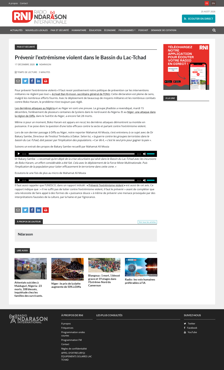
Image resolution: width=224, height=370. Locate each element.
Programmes (126, 30)
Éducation (95, 30)
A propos (13, 3)
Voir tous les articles (147, 222)
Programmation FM (71, 339)
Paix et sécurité (60, 30)
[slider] (151, 153)
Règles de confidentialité (74, 348)
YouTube (192, 332)
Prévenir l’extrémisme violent (106, 185)
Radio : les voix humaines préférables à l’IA (140, 281)
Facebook (192, 327)
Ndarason (45, 64)
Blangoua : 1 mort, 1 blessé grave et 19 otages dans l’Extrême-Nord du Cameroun (104, 280)
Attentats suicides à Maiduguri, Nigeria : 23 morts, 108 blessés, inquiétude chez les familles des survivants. (28, 289)
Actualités (16, 30)
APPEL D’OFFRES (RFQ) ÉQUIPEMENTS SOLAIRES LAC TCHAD (76, 356)
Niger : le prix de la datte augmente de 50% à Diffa (66, 285)
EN (213, 3)
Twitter (191, 323)
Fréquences (67, 327)
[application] (86, 154)
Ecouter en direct (200, 18)
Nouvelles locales (36, 30)
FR (207, 3)
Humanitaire (79, 30)
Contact (24, 3)
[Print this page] (46, 80)
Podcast (143, 30)
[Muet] (144, 153)
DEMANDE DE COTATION (163, 30)
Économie (110, 30)
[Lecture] (18, 153)
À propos (66, 323)
